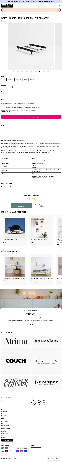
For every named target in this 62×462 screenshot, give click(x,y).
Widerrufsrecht (4, 433)
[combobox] (31, 10)
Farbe (3, 76)
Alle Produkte (19, 212)
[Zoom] (51, 67)
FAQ (2, 423)
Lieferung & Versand (6, 183)
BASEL (2, 413)
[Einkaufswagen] (56, 5)
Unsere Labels (4, 421)
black (4, 79)
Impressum (3, 431)
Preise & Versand (5, 425)
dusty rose (10, 79)
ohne (4, 86)
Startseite (3, 15)
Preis (2, 99)
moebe (15, 251)
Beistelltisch (4, 84)
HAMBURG (3, 415)
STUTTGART (4, 411)
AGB (2, 435)
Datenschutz (4, 437)
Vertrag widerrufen (7, 440)
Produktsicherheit (6, 186)
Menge (3, 91)
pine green (18, 79)
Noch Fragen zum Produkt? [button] (41, 205)
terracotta (32, 79)
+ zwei (9, 86)
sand (25, 79)
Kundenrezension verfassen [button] (21, 205)
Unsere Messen (4, 409)
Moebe (3, 20)
